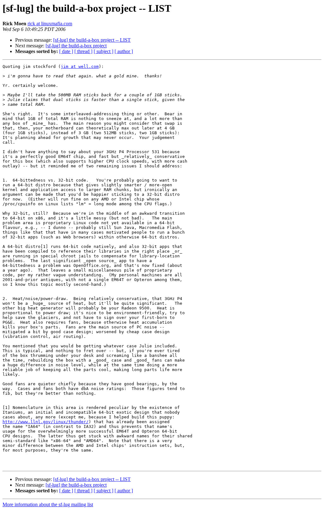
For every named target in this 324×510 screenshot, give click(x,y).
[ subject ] (103, 51)
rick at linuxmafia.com (50, 23)
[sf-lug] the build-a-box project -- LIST (92, 40)
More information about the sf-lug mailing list (48, 504)
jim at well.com (80, 66)
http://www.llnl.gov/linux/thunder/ (46, 421)
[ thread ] (83, 51)
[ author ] (124, 51)
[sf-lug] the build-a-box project (76, 45)
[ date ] (66, 51)
